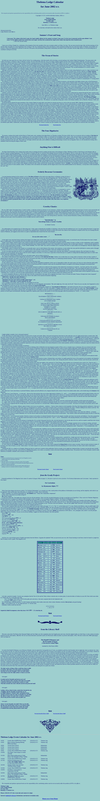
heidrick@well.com (11, 795)
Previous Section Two (44, 124)
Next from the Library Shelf (59, 713)
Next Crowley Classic (58, 469)
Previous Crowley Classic (43, 469)
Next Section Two (57, 124)
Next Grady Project (57, 615)
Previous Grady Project (43, 615)
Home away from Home (50, 799)
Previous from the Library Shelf (42, 713)
